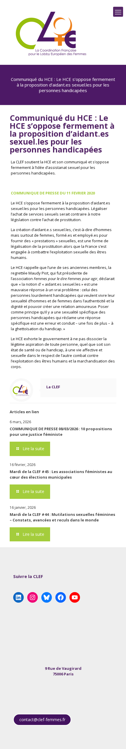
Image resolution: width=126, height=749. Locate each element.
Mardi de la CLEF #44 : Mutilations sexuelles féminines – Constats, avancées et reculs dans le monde (62, 517)
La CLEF (53, 386)
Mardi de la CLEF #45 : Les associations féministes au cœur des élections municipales (61, 474)
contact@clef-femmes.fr (42, 719)
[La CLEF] (51, 34)
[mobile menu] (118, 12)
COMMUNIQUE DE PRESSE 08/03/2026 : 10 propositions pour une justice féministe (61, 431)
